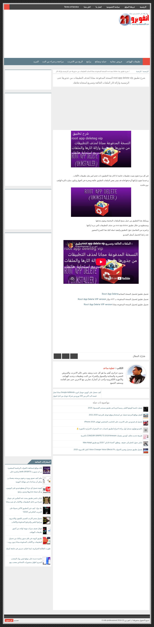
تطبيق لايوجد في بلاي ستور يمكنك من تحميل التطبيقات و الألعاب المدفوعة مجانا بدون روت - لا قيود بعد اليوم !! (24, 540)
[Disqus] (101, 493)
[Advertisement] (59, 34)
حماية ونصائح (100, 61)
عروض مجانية (116, 61)
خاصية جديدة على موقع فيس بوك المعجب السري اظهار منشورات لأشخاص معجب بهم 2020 (25, 561)
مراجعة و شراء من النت (53, 61)
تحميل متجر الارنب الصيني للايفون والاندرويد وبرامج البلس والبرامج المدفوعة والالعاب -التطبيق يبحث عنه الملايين (25, 520)
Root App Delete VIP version (92, 299)
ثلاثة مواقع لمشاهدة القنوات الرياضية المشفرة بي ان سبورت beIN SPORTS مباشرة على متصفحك (25, 470)
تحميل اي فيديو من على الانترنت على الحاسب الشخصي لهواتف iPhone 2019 (113, 422)
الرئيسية (143, 7)
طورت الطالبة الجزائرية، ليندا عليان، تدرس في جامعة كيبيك (28, 549)
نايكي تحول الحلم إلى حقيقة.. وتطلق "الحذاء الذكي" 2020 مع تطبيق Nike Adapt (112, 443)
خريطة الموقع (130, 7)
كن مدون (9, 620)
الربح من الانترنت (75, 61)
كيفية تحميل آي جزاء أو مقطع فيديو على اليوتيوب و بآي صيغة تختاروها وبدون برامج (24, 490)
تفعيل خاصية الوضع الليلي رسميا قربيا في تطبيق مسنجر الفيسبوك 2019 (115, 408)
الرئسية (138, 71)
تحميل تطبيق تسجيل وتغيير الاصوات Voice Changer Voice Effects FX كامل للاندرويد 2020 (108, 449)
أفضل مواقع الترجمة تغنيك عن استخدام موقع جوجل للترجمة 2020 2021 (115, 415)
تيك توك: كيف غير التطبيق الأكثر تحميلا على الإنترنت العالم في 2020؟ (26, 510)
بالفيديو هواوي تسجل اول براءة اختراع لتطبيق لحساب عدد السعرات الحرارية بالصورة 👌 (109, 429)
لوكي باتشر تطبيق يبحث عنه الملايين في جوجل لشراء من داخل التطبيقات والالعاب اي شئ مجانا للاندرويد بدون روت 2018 (24, 500)
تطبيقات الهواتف (133, 61)
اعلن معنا (87, 7)
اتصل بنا (99, 7)
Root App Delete (109, 294)
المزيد (36, 61)
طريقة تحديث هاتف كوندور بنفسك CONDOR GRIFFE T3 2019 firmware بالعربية (111, 436)
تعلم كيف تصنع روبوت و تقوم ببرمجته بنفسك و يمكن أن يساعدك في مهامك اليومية (25, 480)
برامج (88, 61)
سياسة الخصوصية (113, 7)
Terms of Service (71, 7)
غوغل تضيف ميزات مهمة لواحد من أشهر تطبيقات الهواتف (27, 530)
